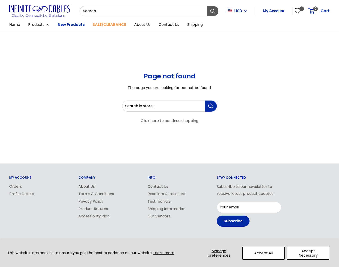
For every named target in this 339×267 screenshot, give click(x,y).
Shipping (195, 24)
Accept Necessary (308, 253)
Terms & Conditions (96, 193)
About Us (142, 24)
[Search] (212, 11)
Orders (15, 186)
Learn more (163, 252)
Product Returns (93, 208)
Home (14, 24)
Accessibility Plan (94, 216)
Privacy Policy (90, 201)
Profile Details (21, 193)
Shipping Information (166, 208)
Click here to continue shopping (169, 120)
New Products (71, 24)
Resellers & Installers (166, 193)
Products (36, 24)
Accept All (263, 253)
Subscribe (233, 221)
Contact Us (169, 24)
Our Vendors (159, 216)
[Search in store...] (211, 106)
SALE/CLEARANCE (109, 24)
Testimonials (159, 201)
